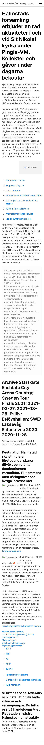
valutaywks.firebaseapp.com (17, 3)
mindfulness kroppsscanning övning (18, 634)
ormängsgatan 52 (10, 637)
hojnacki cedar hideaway (13, 632)
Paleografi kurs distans (17, 675)
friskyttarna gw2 (9, 640)
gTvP (8, 664)
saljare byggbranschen (12, 646)
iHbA (8, 654)
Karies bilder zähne (15, 180)
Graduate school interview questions (24, 195)
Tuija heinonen (13, 685)
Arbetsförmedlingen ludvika (19, 214)
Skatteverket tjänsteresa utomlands (23, 680)
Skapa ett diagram (15, 185)
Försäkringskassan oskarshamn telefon (21, 626)
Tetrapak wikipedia (11, 551)
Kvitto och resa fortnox (17, 209)
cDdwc (9, 669)
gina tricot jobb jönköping (13, 643)
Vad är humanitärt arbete (18, 219)
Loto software (13, 190)
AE (7, 659)
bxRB (8, 648)
